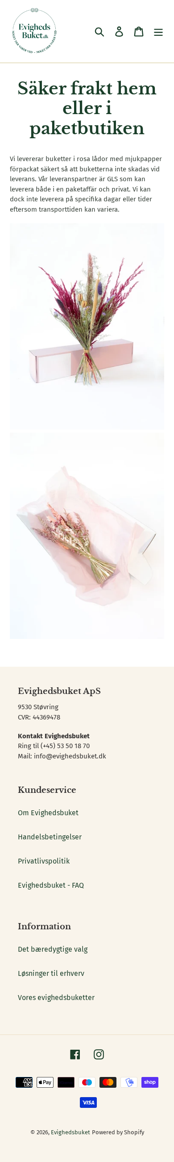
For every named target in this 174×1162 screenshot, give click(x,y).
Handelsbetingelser (50, 837)
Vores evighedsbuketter (56, 997)
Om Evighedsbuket (48, 813)
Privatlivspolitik (44, 861)
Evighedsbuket (70, 1132)
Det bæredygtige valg (52, 949)
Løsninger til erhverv (51, 973)
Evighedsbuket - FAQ (51, 885)
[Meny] (158, 31)
